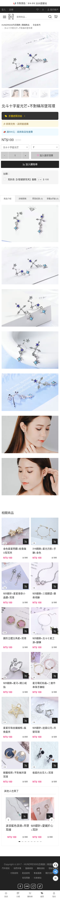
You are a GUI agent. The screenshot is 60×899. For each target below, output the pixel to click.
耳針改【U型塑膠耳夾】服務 (22, 179)
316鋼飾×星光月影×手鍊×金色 (44, 550)
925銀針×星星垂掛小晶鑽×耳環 (14, 595)
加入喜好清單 (46, 155)
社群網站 (37, 877)
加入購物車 (31, 164)
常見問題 (26, 877)
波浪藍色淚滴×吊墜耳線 (17, 827)
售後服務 (37, 873)
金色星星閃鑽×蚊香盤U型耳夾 (14, 550)
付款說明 (14, 873)
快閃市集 (17, 868)
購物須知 (41, 868)
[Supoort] (55, 865)
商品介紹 (7, 198)
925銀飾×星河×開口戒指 (15, 685)
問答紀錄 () (37, 198)
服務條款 (29, 868)
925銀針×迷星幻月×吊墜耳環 (44, 729)
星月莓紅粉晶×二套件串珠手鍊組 (44, 685)
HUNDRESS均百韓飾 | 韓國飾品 (15, 24)
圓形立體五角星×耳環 (14, 638)
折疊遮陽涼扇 (16, 115)
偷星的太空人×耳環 (42, 772)
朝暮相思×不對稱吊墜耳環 (14, 774)
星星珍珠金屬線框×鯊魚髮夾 (14, 729)
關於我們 (49, 873)
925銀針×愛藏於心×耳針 (42, 827)
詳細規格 (22, 198)
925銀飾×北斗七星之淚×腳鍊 (43, 640)
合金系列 (36, 24)
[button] (8, 819)
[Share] (55, 871)
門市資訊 (6, 868)
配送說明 (26, 873)
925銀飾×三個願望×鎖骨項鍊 (44, 595)
